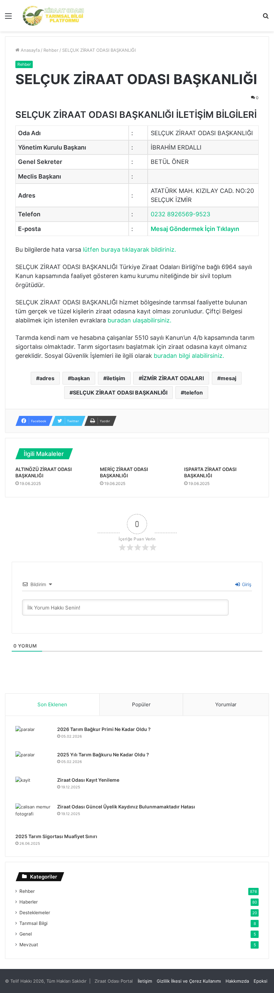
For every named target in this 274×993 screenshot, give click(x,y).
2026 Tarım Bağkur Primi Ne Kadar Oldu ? (104, 729)
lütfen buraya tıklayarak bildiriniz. (129, 249)
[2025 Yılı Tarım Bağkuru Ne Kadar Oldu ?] (33, 761)
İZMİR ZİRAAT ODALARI (173, 378)
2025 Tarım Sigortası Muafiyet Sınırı (56, 836)
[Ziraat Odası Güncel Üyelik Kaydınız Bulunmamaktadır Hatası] (33, 815)
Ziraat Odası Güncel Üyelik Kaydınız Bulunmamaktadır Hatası (126, 806)
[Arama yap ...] (265, 18)
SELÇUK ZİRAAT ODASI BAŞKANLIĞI (120, 392)
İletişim (145, 981)
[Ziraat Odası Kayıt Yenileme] (33, 788)
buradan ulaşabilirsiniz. (139, 320)
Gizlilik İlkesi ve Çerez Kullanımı (189, 981)
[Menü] (8, 18)
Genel (25, 934)
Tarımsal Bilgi (33, 923)
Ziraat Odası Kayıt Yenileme (88, 780)
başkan (80, 378)
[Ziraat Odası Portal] (53, 16)
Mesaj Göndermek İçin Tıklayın (195, 228)
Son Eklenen (52, 704)
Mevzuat (28, 944)
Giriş (246, 584)
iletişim (116, 378)
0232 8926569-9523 (180, 214)
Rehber (50, 50)
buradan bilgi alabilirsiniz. (189, 355)
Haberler (28, 902)
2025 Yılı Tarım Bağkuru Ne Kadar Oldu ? (103, 754)
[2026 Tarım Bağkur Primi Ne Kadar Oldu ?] (33, 736)
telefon (193, 392)
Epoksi (260, 981)
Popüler (141, 704)
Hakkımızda (237, 981)
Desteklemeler (34, 912)
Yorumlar (226, 704)
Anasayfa (29, 50)
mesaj (228, 378)
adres (46, 378)
